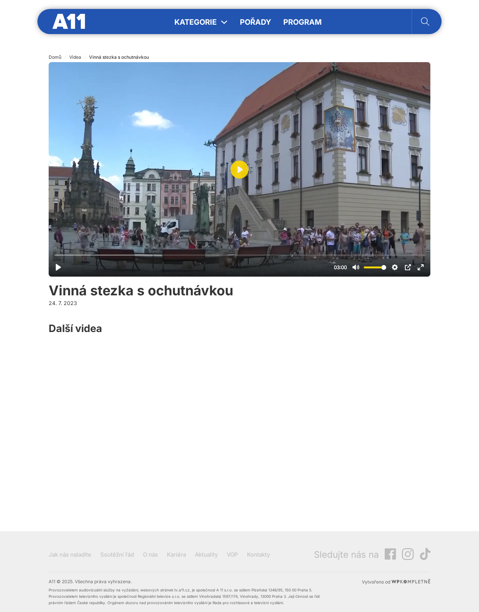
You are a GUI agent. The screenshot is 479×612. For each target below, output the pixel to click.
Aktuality (206, 554)
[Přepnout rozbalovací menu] (224, 22)
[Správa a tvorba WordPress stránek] (410, 582)
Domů (55, 57)
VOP (232, 554)
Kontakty (258, 554)
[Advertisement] (374, 404)
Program (302, 22)
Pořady (255, 22)
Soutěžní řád (117, 554)
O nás (150, 554)
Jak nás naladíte (70, 554)
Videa (75, 57)
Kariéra (176, 554)
